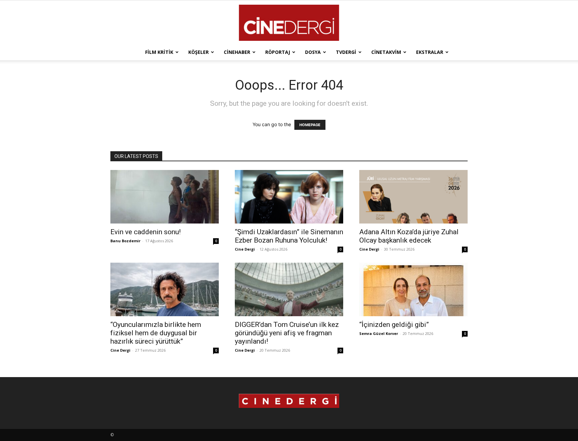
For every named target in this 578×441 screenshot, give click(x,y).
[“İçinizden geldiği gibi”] (413, 289)
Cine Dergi (245, 249)
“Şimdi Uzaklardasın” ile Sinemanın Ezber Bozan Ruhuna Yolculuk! (289, 236)
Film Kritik (159, 52)
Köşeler (198, 52)
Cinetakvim (386, 52)
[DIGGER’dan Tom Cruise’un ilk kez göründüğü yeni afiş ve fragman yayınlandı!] (289, 289)
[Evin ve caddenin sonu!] (164, 197)
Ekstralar (429, 52)
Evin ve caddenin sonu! (145, 232)
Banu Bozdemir (125, 240)
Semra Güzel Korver (378, 333)
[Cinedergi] (289, 23)
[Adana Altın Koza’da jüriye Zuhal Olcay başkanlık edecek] (413, 197)
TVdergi (346, 52)
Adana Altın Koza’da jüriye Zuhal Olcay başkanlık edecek (409, 236)
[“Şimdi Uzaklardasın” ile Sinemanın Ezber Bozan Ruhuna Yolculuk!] (289, 197)
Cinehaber (237, 52)
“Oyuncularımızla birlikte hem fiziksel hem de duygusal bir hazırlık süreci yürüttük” (155, 333)
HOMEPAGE (309, 124)
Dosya (313, 52)
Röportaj (277, 52)
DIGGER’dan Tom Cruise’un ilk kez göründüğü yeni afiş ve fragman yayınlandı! (287, 333)
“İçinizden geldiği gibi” (394, 325)
